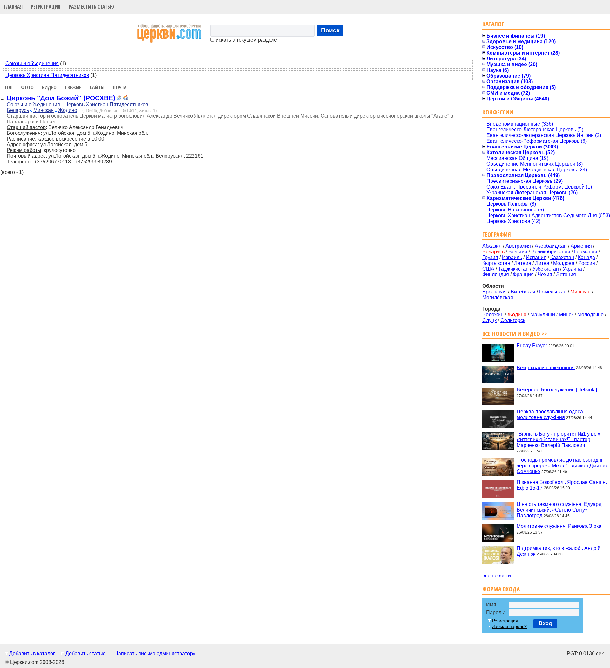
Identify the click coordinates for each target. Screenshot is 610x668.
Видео (49, 87)
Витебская (523, 291)
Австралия (518, 246)
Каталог (493, 24)
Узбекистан (545, 269)
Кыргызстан (496, 263)
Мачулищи (542, 314)
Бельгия (517, 251)
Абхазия (492, 246)
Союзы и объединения (32, 63)
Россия (586, 263)
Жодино (67, 110)
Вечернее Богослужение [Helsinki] (557, 389)
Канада (586, 257)
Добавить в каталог (32, 653)
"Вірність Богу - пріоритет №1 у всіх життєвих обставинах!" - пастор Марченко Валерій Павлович (558, 439)
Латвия (522, 263)
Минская (43, 110)
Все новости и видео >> (514, 333)
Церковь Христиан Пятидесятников (47, 75)
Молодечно (590, 314)
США (488, 269)
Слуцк (489, 320)
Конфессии (497, 112)
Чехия (545, 274)
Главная (13, 6)
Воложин (493, 314)
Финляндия (495, 274)
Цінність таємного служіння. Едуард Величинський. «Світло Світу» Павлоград (559, 509)
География (496, 234)
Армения (581, 246)
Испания (536, 257)
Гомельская (552, 291)
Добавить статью (85, 653)
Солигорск (512, 320)
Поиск (330, 30)
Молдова (563, 263)
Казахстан (562, 257)
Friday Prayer (532, 345)
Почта (120, 87)
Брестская (494, 291)
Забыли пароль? (509, 626)
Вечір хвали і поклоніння (546, 367)
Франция (523, 274)
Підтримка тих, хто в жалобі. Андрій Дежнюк (558, 550)
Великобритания (550, 251)
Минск (566, 314)
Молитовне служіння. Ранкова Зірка (559, 526)
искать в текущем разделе (245, 40)
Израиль (512, 257)
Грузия (490, 257)
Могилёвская (497, 297)
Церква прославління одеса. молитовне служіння (550, 414)
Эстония (566, 274)
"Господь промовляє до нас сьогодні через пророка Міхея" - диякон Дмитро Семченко (562, 465)
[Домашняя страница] (125, 98)
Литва (542, 263)
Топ (8, 87)
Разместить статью (91, 6)
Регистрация (45, 6)
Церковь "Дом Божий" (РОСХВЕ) (61, 97)
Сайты (97, 87)
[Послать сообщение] (119, 98)
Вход (545, 623)
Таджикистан (513, 269)
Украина (572, 269)
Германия (585, 251)
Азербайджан (551, 246)
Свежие (73, 87)
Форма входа (501, 589)
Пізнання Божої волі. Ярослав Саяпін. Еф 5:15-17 (562, 484)
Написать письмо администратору (154, 653)
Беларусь (18, 110)
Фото (27, 87)
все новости (496, 575)
